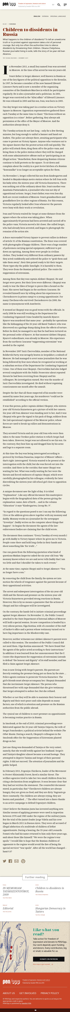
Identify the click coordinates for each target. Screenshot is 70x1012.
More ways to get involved (41, 964)
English (37, 16)
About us (9, 993)
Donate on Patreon (49, 959)
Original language (58, 16)
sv (53, 4)
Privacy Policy (50, 993)
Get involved (27, 993)
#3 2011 (5, 24)
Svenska (45, 16)
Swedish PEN (26, 1003)
